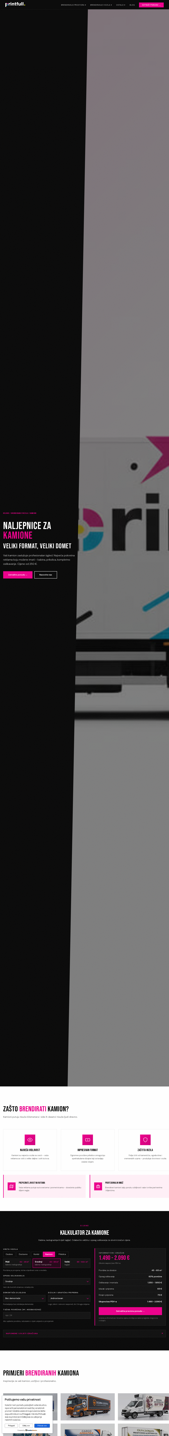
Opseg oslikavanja (14, 1276)
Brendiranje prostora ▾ (73, 5)
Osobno (9, 1254)
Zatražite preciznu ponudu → (130, 1311)
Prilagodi (11, 1426)
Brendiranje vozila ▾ (101, 5)
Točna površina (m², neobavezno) (22, 1310)
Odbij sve (26, 1426)
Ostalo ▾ (120, 5)
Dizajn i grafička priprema (63, 1293)
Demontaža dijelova (14, 1293)
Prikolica (62, 1254)
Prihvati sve (42, 1426)
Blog (132, 5)
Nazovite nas (45, 574)
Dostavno (23, 1254)
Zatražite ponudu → (17, 574)
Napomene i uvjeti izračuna (22, 1333)
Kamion (49, 1254)
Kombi (36, 1254)
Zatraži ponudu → (151, 5)
